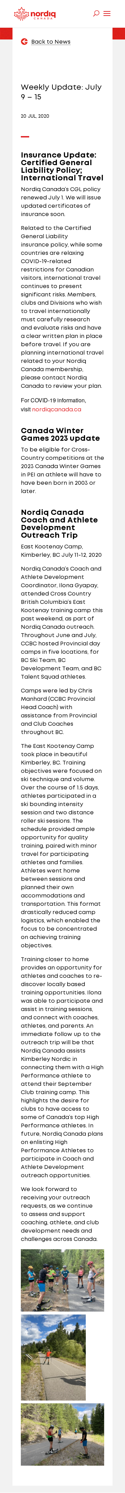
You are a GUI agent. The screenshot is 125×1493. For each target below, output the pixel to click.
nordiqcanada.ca (56, 409)
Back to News (50, 42)
